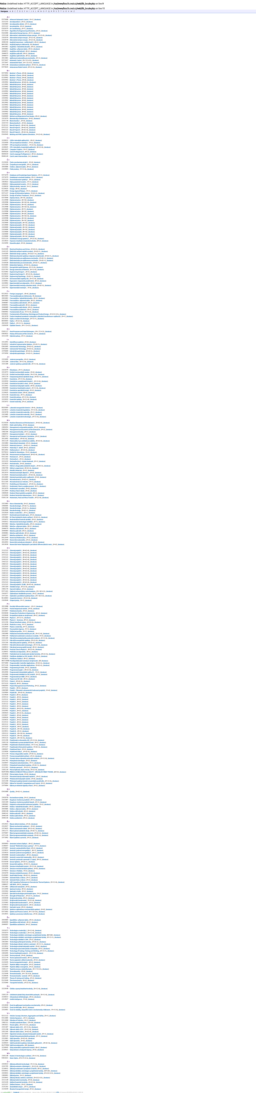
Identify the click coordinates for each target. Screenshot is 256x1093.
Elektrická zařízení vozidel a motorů (21, 251)
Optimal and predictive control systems (23, 591)
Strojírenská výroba (16, 898)
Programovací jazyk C (17, 670)
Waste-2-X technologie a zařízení (21, 1056)
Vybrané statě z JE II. (16, 1027)
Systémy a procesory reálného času (21, 914)
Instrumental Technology (18, 346)
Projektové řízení (15, 749)
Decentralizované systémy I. (19, 179)
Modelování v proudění (17, 488)
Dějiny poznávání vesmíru (18, 182)
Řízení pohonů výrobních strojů (20, 831)
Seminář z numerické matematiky (21, 857)
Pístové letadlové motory (18, 622)
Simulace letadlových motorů (19, 866)
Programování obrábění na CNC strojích (22, 674)
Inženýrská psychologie (17, 351)
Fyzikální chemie (15, 325)
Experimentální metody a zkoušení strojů (23, 285)
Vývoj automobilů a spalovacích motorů (22, 1047)
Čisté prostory (14, 169)
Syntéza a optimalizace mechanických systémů (25, 909)
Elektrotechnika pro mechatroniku (21, 263)
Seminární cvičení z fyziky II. (19, 843)
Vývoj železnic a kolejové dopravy (21, 1050)
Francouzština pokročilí (17, 305)
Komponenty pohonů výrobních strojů (22, 376)
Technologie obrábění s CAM (19, 939)
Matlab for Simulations (17, 452)
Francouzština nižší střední (18, 303)
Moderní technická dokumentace (21, 495)
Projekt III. (13, 726)
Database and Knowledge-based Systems (23, 175)
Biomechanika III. (15, 123)
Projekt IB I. (13, 692)
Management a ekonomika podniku (21, 427)
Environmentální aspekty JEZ (19, 278)
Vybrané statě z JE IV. (17, 1029)
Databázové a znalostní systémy (20, 177)
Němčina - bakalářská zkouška (19, 524)
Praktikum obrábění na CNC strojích (21, 656)
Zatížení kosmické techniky (19, 1082)
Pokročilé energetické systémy (20, 640)
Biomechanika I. (15, 121)
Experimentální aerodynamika (20, 283)
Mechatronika (14, 463)
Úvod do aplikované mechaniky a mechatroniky (25, 1005)
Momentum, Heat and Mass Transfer (22, 497)
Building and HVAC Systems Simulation (22, 134)
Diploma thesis (15, 198)
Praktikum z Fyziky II (16, 658)
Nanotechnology (15, 510)
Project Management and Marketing (22, 686)
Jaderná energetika (16, 359)
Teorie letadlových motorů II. (19, 953)
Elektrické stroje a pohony (18, 253)
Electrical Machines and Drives (20, 249)
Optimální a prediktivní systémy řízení (22, 596)
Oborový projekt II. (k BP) (18, 584)
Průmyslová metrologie (17, 760)
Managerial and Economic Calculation (22, 436)
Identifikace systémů (17, 342)
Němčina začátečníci (16, 535)
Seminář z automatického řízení (20, 848)
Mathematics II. (15, 450)
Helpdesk (16, 1092)
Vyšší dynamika (15, 1038)
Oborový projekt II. (16, 550)
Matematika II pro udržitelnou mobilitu (22, 441)
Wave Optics (14, 1058)
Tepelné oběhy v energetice (19, 964)
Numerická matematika (17, 540)
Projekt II (13, 695)
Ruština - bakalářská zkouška (19, 806)
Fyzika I (12, 321)
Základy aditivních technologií (20, 1064)
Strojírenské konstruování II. (19, 902)
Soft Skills (13, 884)
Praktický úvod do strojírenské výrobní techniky (25, 654)
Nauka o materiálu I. (16, 512)
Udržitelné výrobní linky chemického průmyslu (25, 994)
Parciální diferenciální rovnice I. (20, 606)
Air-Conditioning (15, 28)
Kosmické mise (15, 395)
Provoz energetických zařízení (20, 756)
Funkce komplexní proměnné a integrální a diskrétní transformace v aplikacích (35, 316)
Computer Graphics (16, 149)
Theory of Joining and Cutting (19, 978)
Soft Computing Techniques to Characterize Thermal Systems (30, 882)
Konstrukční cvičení (16, 392)
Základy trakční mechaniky (18, 1080)
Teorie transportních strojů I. (19, 962)
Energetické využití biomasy (19, 267)
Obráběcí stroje (15, 587)
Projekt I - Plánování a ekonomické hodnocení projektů (27, 690)
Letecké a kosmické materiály (20, 412)
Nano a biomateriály (16, 503)
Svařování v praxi (15, 907)
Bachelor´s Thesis (15, 73)
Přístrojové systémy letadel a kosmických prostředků (27, 781)
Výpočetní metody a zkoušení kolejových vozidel (25, 1034)
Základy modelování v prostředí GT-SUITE (23, 1068)
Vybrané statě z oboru (17, 1031)
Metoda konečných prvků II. (19, 475)
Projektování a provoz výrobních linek (22, 742)
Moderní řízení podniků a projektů (21, 493)
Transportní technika (16, 982)
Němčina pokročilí (16, 531)
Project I (12, 681)
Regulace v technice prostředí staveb (22, 802)
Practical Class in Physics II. (18, 649)
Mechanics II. (14, 457)
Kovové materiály (15, 401)
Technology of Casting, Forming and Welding (24, 951)
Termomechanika (15, 973)
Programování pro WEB (17, 676)
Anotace (37, 19)
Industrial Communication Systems (21, 344)
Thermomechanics (16, 980)
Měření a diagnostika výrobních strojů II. (23, 466)
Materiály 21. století (16, 447)
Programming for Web (17, 667)
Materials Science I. (16, 445)
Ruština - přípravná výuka (18, 809)
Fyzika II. (13, 323)
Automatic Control (16, 60)
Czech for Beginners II (17, 152)
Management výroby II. (17, 434)
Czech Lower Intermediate (19, 156)
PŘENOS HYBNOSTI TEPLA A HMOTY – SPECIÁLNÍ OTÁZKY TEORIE (31, 772)
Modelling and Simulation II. (19, 484)
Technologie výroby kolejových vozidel (22, 946)
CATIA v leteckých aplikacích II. (20, 140)
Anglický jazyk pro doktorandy (19, 44)
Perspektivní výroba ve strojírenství (21, 615)
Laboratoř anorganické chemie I (20, 407)
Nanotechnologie (15, 506)
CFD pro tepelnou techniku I (19, 142)
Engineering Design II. (17, 272)
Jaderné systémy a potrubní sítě (20, 364)
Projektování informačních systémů (21, 747)
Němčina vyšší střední (17, 533)
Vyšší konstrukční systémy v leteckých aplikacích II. (26, 1043)
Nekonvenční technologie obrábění (21, 522)
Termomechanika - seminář (19, 976)
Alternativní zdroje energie (19, 37)
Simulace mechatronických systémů (21, 868)
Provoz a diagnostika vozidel (19, 754)
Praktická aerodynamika (18, 652)
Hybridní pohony (15, 336)
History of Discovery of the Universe (21, 334)
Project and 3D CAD (16, 679)
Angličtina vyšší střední (17, 56)
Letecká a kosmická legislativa (20, 410)
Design (12, 188)
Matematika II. (15, 438)
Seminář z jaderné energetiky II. (20, 850)
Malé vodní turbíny (16, 425)
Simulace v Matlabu (16, 871)
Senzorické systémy (16, 864)
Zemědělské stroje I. (16, 1087)
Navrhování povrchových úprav (19, 515)
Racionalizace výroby (16, 797)
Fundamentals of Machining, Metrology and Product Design (29, 314)
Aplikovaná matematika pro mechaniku (22, 58)
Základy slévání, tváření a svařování (21, 1077)
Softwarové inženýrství (17, 887)
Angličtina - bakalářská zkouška (20, 47)
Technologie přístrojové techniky (20, 942)
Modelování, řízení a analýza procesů (22, 486)
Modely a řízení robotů (17, 491)
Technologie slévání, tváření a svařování (23, 944)
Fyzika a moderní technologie (19, 318)
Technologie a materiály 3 (18, 933)
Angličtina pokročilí (16, 53)
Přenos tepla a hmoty (17, 774)
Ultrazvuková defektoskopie (19, 997)
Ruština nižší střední (16, 811)
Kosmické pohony (15, 397)
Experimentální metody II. (18, 287)
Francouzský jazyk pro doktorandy (21, 296)
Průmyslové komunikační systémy (21, 765)
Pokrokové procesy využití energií (21, 647)
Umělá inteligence (16, 999)
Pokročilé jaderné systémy (18, 642)
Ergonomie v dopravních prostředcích (22, 281)
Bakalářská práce (15, 82)
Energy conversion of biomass (19, 269)
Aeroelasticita (14, 26)
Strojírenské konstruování (18, 900)
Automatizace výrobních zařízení (20, 65)
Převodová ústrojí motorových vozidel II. (23, 776)
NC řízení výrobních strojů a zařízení (21, 517)
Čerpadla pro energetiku (18, 164)
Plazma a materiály (16, 627)
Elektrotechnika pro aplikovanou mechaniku (24, 258)
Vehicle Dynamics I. (16, 1018)
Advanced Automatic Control (19, 19)
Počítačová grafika (16, 631)
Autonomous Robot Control (18, 67)
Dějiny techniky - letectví (18, 186)
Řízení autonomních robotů (18, 828)
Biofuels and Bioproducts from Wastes (22, 116)
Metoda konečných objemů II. (19, 472)
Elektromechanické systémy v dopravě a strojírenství (27, 256)
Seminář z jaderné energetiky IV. (21, 852)
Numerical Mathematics (18, 537)
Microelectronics (15, 479)
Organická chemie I (16, 598)
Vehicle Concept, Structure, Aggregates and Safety (27, 1016)
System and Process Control (19, 911)
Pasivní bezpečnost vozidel (18, 608)
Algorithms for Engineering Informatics (22, 31)
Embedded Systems (16, 265)
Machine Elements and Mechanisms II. (22, 423)
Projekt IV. (13, 735)
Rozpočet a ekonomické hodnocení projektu (24, 804)
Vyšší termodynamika (17, 1045)
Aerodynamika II (15, 22)
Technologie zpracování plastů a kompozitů (24, 948)
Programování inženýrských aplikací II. (22, 672)
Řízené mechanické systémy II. (20, 826)
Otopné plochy (14, 600)
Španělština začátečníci (17, 924)
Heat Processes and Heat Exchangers (22, 331)
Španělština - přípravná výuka (19, 920)
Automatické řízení (16, 62)
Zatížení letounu (15, 1084)
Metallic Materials (16, 470)
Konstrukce (13, 379)
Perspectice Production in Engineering (22, 613)
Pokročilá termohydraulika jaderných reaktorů (25, 638)
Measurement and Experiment (20, 454)
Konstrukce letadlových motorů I (20, 388)
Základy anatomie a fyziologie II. (20, 1066)
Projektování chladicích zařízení (20, 745)
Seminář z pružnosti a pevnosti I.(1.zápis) (23, 859)
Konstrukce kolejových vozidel (20, 386)
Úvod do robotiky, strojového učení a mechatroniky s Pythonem (30, 1010)
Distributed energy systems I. (19, 238)
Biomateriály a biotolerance (19, 118)
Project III (13, 683)
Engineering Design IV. (17, 274)
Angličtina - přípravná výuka (19, 49)
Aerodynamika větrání (17, 24)
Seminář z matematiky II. (18, 855)
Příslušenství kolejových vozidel (20, 779)
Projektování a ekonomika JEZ (20, 740)
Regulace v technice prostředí (20, 800)
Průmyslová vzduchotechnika (19, 763)
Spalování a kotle (15, 891)
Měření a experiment (17, 468)
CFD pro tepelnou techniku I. (19, 145)
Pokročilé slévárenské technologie (21, 645)
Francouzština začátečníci (18, 309)
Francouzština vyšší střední (18, 307)
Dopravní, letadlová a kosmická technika (23, 241)
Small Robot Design (16, 875)
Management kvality (17, 432)
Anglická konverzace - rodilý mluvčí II (22, 42)
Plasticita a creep (15, 624)
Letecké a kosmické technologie (20, 417)
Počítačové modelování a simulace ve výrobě (24, 636)
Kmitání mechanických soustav (20, 372)
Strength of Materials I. (17, 896)
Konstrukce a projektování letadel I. (21, 381)
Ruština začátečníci (16, 818)
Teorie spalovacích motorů (18, 957)
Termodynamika (15, 971)
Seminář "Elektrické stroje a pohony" (22, 846)
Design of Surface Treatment (19, 195)
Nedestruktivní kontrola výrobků (20, 519)
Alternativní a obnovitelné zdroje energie (23, 35)
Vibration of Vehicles (17, 1020)
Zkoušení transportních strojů (19, 1089)
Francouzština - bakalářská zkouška (21, 298)
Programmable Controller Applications (22, 663)
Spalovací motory (15, 889)
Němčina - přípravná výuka (18, 526)
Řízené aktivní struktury (17, 824)
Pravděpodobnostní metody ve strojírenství (24, 661)
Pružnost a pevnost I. (16, 767)
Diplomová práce (15, 200)
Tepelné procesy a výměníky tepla (21, 969)
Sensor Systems (15, 862)
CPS (58, 1092)
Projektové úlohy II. (16, 751)
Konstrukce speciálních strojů (19, 390)
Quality (12, 791)
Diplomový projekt (16, 223)
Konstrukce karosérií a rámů (19, 383)
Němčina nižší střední (17, 528)
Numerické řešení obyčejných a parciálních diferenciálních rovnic (31, 544)
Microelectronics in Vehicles (19, 482)
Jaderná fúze (14, 361)
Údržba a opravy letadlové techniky (21, 988)
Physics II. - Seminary (16, 620)
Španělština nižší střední (18, 922)
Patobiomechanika (16, 611)
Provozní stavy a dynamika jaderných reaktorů (25, 758)
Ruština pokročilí (15, 813)
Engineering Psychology (18, 276)
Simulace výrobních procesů (19, 873)
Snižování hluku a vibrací (18, 877)
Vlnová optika (14, 1025)
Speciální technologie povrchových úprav (23, 893)
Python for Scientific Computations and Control (25, 783)
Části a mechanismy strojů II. (19, 162)
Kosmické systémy (16, 399)
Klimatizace (14, 370)
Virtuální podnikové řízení (18, 1022)
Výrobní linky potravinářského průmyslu (22, 1036)
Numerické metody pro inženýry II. (21, 542)
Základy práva (14, 1075)
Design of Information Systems (20, 193)
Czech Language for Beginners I (20, 154)
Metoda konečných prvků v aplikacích (22, 477)
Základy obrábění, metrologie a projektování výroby (26, 1071)
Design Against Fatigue (17, 191)
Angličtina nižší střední (17, 51)
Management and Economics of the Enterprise (25, 429)
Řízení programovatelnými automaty (22, 833)
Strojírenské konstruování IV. (19, 905)
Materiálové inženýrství (17, 443)
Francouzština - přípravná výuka (20, 300)
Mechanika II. (14, 459)
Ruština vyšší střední (16, 816)
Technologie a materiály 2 (18, 930)
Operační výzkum (15, 589)
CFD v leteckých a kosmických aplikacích (23, 147)
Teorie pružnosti (15, 955)
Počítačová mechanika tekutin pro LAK (22, 633)
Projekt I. (13, 688)
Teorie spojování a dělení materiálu (21, 960)
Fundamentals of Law (17, 312)
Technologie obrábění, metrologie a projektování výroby (28, 935)
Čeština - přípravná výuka (18, 167)
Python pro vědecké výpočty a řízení (21, 785)
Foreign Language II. (17, 294)
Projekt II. (13, 697)
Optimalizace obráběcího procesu (21, 593)
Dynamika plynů (15, 243)
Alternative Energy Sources (19, 33)
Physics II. (13, 617)
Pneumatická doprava (17, 629)
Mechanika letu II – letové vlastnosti (21, 461)
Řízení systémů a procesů (18, 837)
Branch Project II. (15, 125)
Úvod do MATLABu (16, 1007)
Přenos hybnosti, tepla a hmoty (20, 769)
